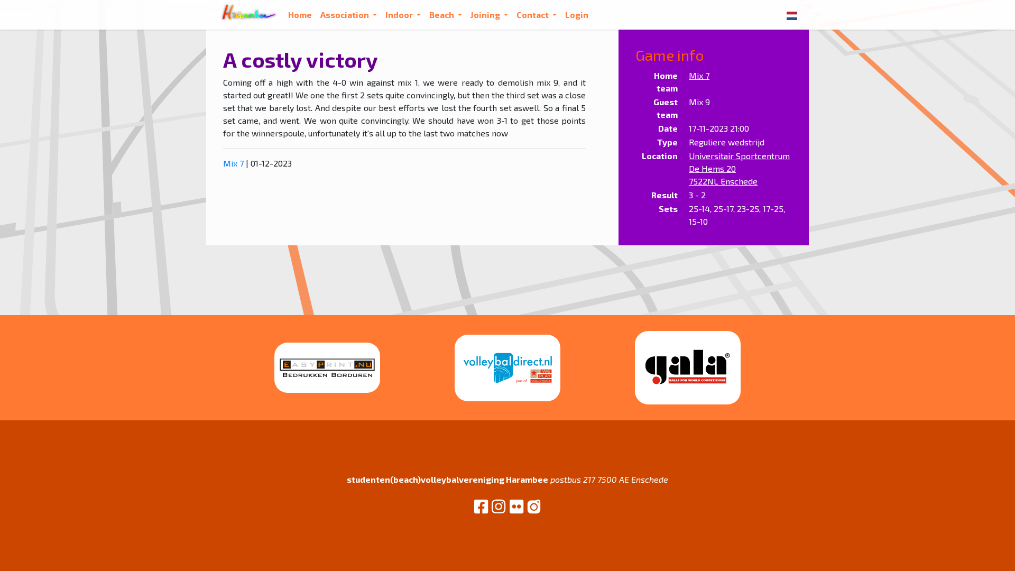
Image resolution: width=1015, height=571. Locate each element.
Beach (442, 15)
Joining (486, 15)
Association (345, 15)
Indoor (399, 15)
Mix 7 (233, 163)
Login (576, 15)
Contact (533, 15)
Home (300, 15)
